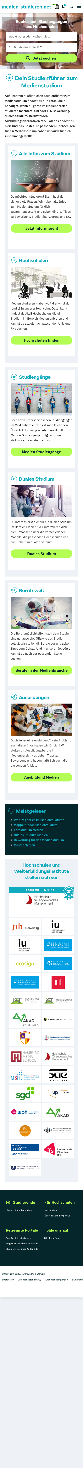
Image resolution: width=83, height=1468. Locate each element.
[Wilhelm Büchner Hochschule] (25, 1112)
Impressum (8, 1279)
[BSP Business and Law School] (58, 1037)
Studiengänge (35, 377)
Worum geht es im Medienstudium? (39, 820)
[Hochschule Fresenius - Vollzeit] (58, 945)
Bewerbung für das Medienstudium (39, 840)
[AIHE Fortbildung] (58, 1130)
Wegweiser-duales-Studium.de (22, 1243)
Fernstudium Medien (28, 830)
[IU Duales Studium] (58, 926)
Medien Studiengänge (41, 451)
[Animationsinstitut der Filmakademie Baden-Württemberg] (58, 1019)
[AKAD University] (25, 1019)
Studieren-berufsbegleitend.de (22, 1248)
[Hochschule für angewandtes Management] (58, 1056)
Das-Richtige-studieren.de (19, 1238)
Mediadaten (50, 1210)
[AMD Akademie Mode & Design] (58, 982)
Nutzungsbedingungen (56, 1279)
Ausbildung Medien (41, 777)
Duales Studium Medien (31, 835)
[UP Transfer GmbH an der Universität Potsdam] (58, 1093)
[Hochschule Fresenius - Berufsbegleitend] (58, 963)
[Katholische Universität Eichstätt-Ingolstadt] (25, 1167)
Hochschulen (33, 261)
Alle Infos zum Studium (44, 154)
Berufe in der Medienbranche (41, 670)
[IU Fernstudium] (25, 945)
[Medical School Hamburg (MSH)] (25, 1074)
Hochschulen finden (41, 340)
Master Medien (24, 845)
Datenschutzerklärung (29, 1279)
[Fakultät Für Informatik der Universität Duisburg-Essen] (25, 1149)
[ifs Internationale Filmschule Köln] (58, 1149)
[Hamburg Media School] (25, 1056)
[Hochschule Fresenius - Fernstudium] (25, 982)
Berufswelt (32, 591)
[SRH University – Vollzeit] (25, 926)
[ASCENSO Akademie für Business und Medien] (25, 1037)
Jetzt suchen (44, 58)
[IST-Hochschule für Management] (25, 1000)
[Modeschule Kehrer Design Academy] (25, 1130)
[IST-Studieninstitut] (58, 1000)
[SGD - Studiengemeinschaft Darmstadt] (25, 1093)
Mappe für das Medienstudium (35, 825)
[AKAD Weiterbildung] (58, 1112)
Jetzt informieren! (41, 228)
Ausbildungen (34, 697)
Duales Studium (36, 479)
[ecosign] (25, 963)
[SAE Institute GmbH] (58, 1074)
